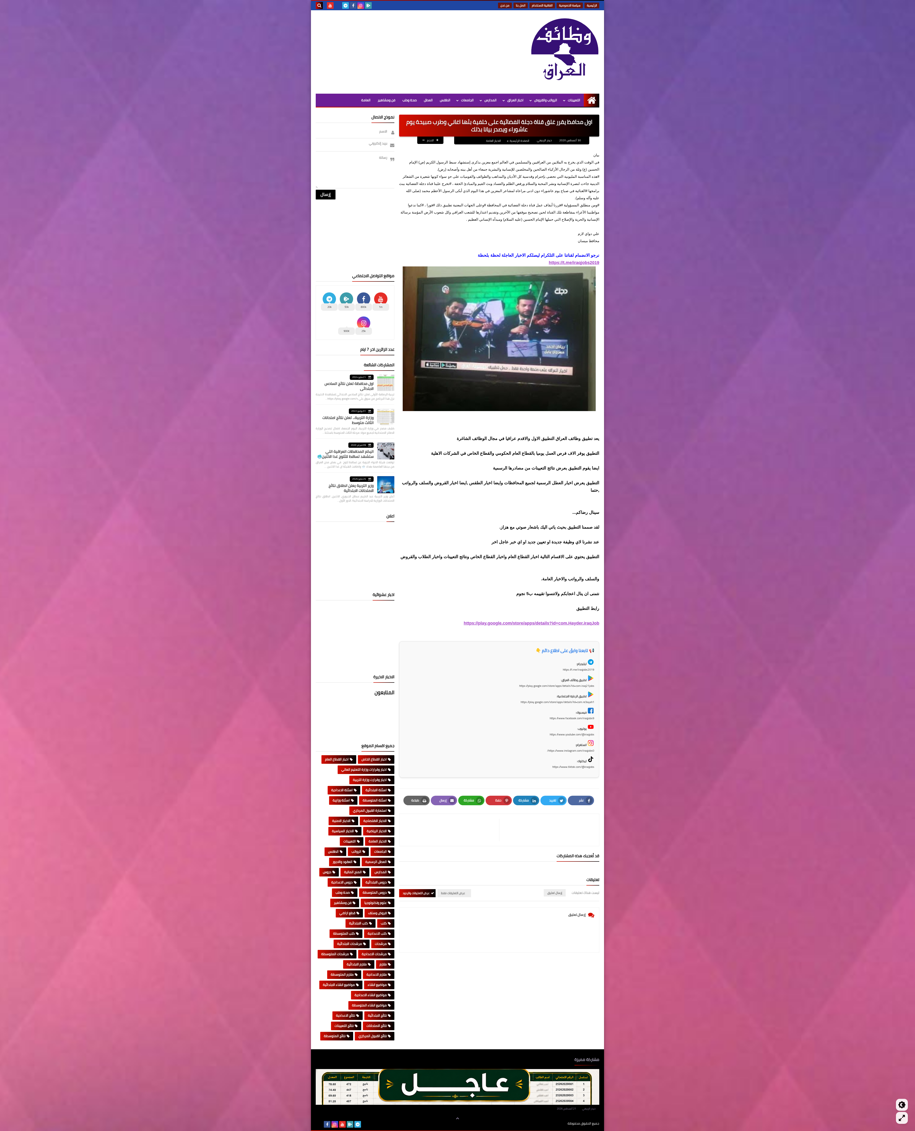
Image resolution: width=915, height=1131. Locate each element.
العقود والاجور (342, 862)
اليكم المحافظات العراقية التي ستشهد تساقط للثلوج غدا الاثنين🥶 (345, 454)
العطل (428, 100)
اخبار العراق (515, 100)
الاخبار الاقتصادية (375, 821)
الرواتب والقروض (545, 100)
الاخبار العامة (493, 140)
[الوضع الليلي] (902, 1105)
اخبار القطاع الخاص (374, 759)
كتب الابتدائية (358, 923)
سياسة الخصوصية (569, 5)
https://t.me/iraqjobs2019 (574, 262)
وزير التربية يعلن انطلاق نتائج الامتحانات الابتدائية (351, 488)
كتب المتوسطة (344, 933)
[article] (451, 830)
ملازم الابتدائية (357, 964)
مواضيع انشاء (377, 985)
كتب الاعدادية (377, 933)
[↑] (457, 1118)
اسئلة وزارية (341, 800)
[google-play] (368, 5)
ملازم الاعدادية (376, 974)
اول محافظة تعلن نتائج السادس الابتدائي (349, 386)
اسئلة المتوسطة (375, 800)
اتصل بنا (520, 5)
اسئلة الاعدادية (342, 790)
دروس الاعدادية (342, 882)
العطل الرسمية (376, 862)
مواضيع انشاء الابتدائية (339, 985)
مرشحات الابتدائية (349, 944)
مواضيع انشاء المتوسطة (369, 1005)
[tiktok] (338, 5)
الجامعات (467, 100)
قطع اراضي (347, 913)
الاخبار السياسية (343, 831)
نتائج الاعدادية (345, 1015)
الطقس (445, 100)
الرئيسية (592, 5)
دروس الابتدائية (376, 882)
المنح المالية (353, 872)
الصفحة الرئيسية (519, 140)
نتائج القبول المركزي (372, 1036)
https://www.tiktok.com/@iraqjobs (573, 766)
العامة (366, 100)
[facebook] (353, 5)
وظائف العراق (553, 1123)
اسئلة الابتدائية (376, 790)
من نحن (504, 5)
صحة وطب (409, 100)
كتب (384, 923)
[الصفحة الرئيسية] (591, 100)
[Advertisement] (402, 50)
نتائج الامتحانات (376, 1026)
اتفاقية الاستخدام (542, 5)
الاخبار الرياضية (377, 831)
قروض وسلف (377, 913)
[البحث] (319, 5)
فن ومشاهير (386, 100)
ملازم (383, 964)
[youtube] (330, 5)
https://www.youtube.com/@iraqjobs (572, 734)
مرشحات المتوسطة (335, 954)
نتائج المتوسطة (335, 1036)
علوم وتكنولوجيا (375, 903)
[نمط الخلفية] (902, 1118)
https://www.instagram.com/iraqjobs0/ (570, 750)
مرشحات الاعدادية (374, 954)
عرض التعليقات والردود (416, 893)
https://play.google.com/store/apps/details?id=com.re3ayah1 (557, 702)
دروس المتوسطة (375, 892)
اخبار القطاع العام (337, 759)
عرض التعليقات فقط (453, 893)
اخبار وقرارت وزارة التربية (370, 780)
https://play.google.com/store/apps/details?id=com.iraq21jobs (556, 685)
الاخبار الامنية (341, 821)
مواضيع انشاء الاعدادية (371, 995)
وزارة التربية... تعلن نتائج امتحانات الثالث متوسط (348, 420)
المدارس (490, 100)
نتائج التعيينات (344, 1026)
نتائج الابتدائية (377, 1015)
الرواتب (356, 851)
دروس (327, 872)
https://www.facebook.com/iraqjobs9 (572, 718)
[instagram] (360, 5)
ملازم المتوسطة (342, 974)
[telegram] (345, 5)
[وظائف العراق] (564, 52)
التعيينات (574, 100)
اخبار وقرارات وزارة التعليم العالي (364, 769)
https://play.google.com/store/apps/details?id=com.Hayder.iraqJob (531, 623)
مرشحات (381, 944)
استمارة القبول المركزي (370, 810)
